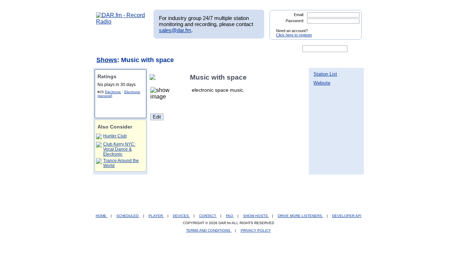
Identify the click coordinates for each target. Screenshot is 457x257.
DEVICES (181, 216)
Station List (325, 74)
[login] (351, 28)
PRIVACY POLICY (256, 230)
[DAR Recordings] (143, 49)
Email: (299, 14)
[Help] (207, 49)
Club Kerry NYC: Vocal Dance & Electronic (119, 149)
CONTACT (208, 216)
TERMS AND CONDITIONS (208, 230)
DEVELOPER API (346, 216)
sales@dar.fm (175, 30)
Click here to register (294, 35)
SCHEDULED (128, 216)
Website (321, 83)
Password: (295, 21)
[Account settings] (263, 49)
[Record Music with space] (154, 77)
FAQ (230, 216)
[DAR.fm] (120, 22)
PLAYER (156, 216)
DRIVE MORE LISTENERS (300, 216)
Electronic (113, 92)
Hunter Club (115, 135)
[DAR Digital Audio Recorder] (108, 49)
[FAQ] (234, 49)
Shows (106, 60)
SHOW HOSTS (256, 216)
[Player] (178, 49)
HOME (101, 216)
